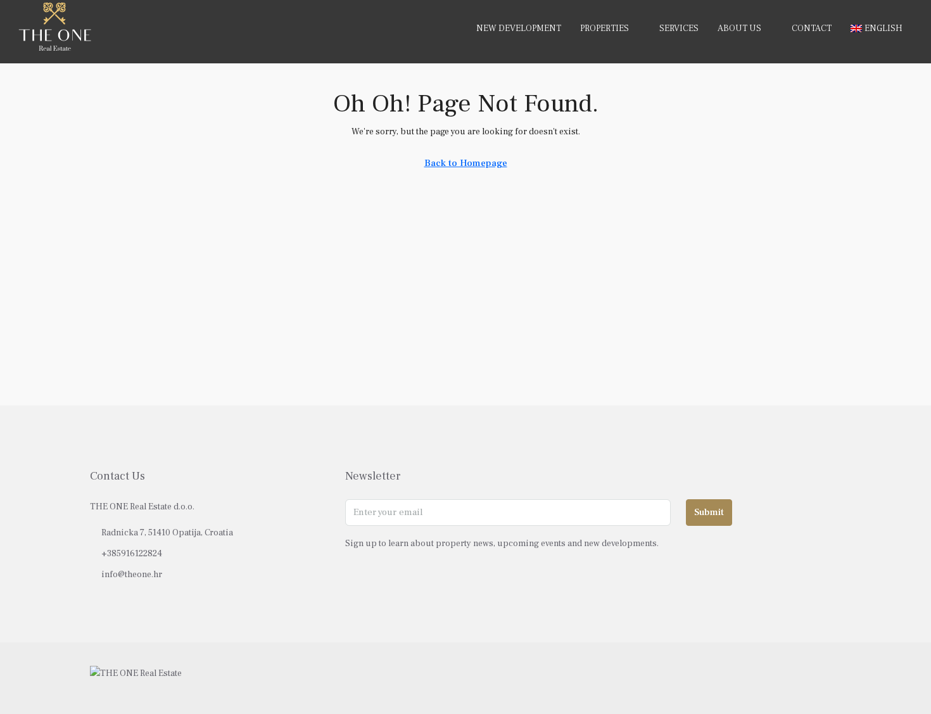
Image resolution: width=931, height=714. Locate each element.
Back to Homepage (465, 163)
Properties (604, 28)
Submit (709, 512)
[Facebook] (786, 678)
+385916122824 (131, 553)
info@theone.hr (131, 574)
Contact (812, 28)
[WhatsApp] (830, 678)
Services (679, 28)
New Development (518, 28)
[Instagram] (808, 678)
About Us (739, 28)
